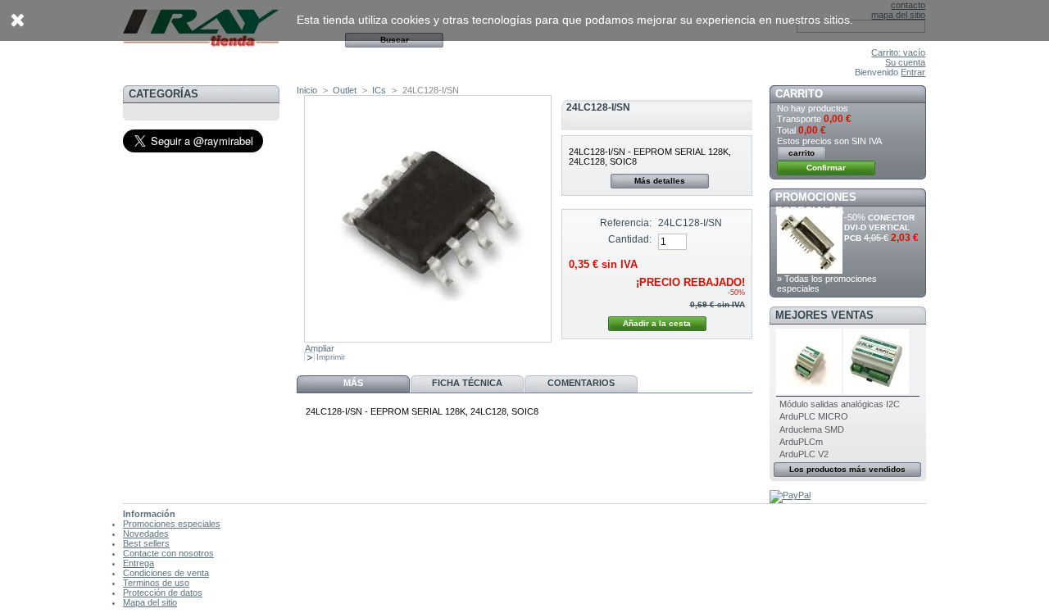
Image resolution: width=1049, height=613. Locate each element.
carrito (799, 94)
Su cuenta (905, 62)
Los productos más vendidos (847, 469)
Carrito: (898, 52)
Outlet (344, 90)
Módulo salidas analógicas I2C (839, 404)
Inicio (307, 90)
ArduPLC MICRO (813, 416)
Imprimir (330, 356)
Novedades (146, 533)
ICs (379, 90)
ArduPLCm (801, 442)
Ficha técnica (467, 383)
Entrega (138, 563)
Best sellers (146, 543)
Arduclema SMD (811, 429)
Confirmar (826, 167)
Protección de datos (162, 592)
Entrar (913, 72)
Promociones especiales (171, 524)
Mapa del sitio (150, 602)
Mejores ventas (824, 315)
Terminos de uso (156, 583)
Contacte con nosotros (168, 553)
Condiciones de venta (166, 573)
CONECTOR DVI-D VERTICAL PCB (879, 228)
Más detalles (659, 180)
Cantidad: (630, 239)
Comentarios (581, 383)
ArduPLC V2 (804, 454)
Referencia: (626, 223)
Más (353, 383)
